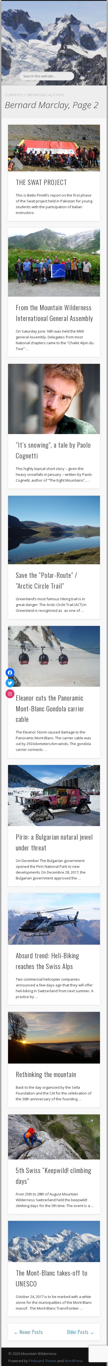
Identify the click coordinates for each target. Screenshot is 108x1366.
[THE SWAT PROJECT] (54, 148)
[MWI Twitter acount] (10, 683)
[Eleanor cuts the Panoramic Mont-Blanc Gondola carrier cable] (54, 656)
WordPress (74, 1360)
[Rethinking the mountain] (54, 1038)
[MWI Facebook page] (10, 672)
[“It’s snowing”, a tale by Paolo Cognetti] (54, 399)
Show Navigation (86, 50)
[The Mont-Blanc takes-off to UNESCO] (54, 1241)
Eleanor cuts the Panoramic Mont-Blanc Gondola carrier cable (50, 708)
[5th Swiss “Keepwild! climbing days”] (54, 1136)
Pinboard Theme (42, 1360)
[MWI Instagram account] (10, 693)
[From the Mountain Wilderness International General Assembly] (54, 262)
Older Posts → (80, 1332)
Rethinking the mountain (46, 1074)
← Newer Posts (28, 1332)
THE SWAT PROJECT (41, 182)
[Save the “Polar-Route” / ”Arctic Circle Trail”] (54, 530)
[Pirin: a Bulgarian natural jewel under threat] (54, 795)
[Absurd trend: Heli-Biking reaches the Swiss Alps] (54, 919)
